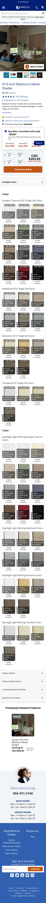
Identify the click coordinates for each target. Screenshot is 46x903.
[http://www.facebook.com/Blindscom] (12, 875)
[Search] (43, 13)
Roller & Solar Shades (11, 846)
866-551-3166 (23, 793)
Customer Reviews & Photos (14, 689)
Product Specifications (11, 681)
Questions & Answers (11, 698)
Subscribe (35, 869)
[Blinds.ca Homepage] (23, 7)
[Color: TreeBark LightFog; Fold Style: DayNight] (19, 75)
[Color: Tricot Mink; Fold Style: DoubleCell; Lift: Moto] (6, 75)
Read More (6, 112)
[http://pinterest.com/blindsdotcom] (27, 875)
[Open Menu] (3, 7)
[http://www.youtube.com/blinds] (22, 875)
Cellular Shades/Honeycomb (11, 841)
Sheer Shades (11, 850)
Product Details (8, 673)
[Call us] (36, 7)
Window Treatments (10, 22)
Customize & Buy (34, 898)
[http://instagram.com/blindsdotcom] (32, 875)
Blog (32, 836)
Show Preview (8, 188)
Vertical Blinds (11, 853)
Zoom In (39, 143)
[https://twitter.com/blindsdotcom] (17, 875)
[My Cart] (42, 7)
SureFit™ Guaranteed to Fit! (17, 117)
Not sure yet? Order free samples (23, 893)
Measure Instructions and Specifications (22, 120)
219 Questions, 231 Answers (15, 100)
